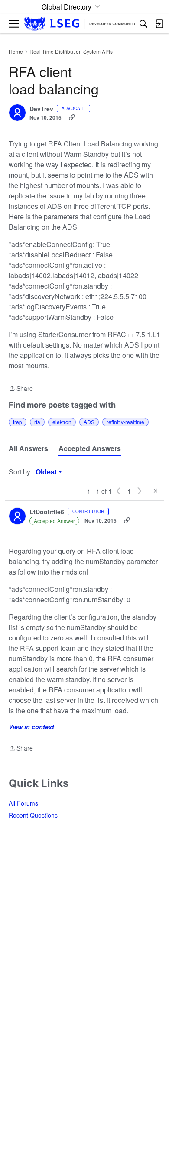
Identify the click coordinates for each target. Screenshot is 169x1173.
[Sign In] (159, 23)
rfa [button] (37, 422)
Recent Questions (33, 815)
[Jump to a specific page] (153, 491)
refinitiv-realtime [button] (125, 422)
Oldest (47, 472)
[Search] (143, 23)
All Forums (23, 803)
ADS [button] (89, 422)
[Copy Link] (72, 117)
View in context (31, 726)
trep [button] (17, 422)
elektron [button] (62, 422)
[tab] (28, 448)
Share (21, 388)
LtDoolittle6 (46, 512)
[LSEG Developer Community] (80, 24)
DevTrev (41, 109)
